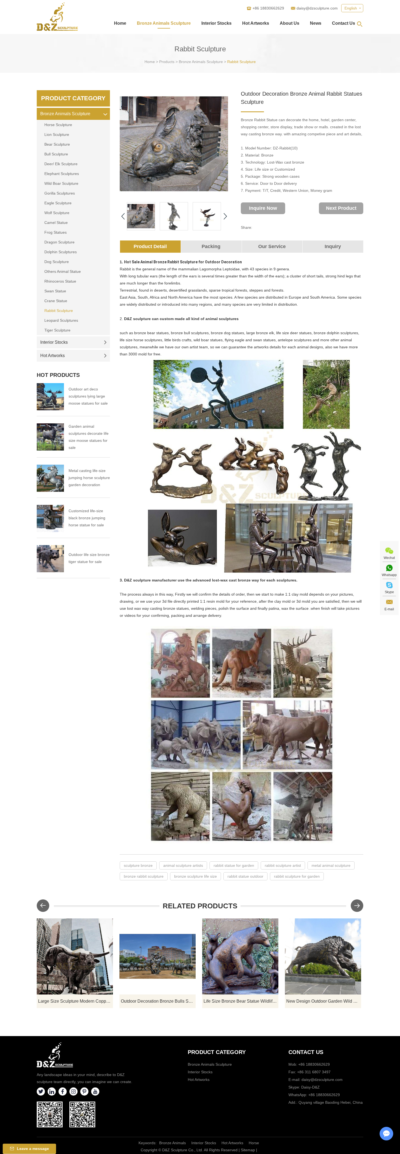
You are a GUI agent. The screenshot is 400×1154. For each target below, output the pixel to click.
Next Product (341, 208)
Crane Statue (55, 301)
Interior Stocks (216, 23)
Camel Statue (56, 222)
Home (120, 23)
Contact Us (343, 23)
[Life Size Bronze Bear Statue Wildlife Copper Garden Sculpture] (240, 956)
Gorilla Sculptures (59, 193)
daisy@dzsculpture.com (317, 8)
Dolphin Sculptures (60, 252)
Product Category (73, 98)
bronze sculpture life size (195, 876)
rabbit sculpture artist (283, 865)
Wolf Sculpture (56, 213)
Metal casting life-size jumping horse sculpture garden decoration (89, 477)
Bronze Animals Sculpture (164, 23)
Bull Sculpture (56, 154)
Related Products (200, 906)
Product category (217, 1052)
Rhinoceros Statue (60, 281)
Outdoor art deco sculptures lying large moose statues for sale (88, 396)
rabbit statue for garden (234, 865)
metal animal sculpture (331, 865)
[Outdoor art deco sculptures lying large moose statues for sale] (50, 396)
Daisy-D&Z (310, 1087)
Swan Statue (55, 291)
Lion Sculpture (56, 134)
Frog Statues (55, 232)
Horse (254, 1143)
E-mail (389, 609)
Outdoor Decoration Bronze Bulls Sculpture (158, 1001)
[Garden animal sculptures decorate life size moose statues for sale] (50, 437)
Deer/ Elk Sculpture (61, 164)
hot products (58, 375)
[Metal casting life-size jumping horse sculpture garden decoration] (50, 478)
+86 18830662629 (324, 1095)
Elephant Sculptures (61, 173)
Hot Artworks (255, 23)
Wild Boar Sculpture (61, 183)
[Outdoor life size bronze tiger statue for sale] (50, 558)
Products (166, 62)
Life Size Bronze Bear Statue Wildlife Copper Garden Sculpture (241, 1001)
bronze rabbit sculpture (144, 876)
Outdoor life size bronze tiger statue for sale (89, 558)
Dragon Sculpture (59, 242)
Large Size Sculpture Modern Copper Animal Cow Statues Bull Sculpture (75, 1001)
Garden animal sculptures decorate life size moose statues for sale (89, 437)
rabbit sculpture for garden (297, 876)
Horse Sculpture (58, 125)
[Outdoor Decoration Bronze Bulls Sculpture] (157, 956)
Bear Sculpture (57, 144)
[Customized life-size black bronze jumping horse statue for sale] (50, 518)
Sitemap (248, 1150)
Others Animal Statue (62, 271)
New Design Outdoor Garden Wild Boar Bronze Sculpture (323, 1001)
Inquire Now (263, 208)
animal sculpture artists (183, 865)
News (315, 23)
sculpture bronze (138, 865)
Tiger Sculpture (57, 330)
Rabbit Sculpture (241, 62)
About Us (289, 23)
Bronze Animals (172, 1143)
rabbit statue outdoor (245, 876)
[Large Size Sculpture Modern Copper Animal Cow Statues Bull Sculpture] (75, 956)
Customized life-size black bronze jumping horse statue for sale (87, 518)
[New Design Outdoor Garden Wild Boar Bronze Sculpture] (323, 956)
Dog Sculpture (56, 261)
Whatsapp (389, 575)
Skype (389, 592)
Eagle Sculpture (58, 203)
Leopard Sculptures (61, 320)
